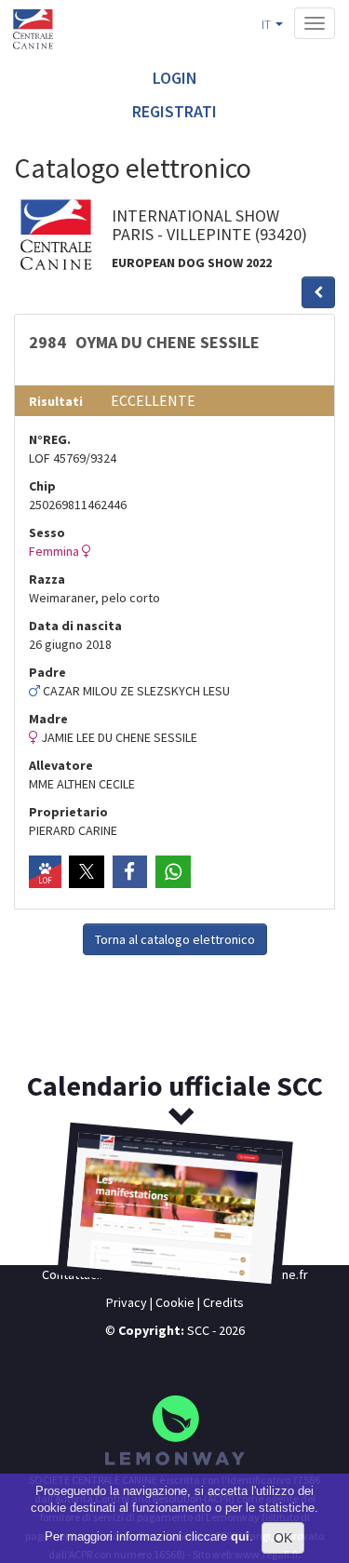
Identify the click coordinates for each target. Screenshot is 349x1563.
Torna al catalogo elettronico (175, 939)
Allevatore (61, 765)
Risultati (56, 401)
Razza (47, 579)
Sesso (47, 532)
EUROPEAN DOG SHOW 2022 (192, 262)
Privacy (126, 1302)
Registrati (174, 111)
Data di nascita (75, 625)
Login (175, 77)
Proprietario (68, 811)
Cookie (175, 1302)
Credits (223, 1302)
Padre (47, 672)
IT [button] (268, 24)
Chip (42, 486)
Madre (48, 718)
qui (240, 1536)
